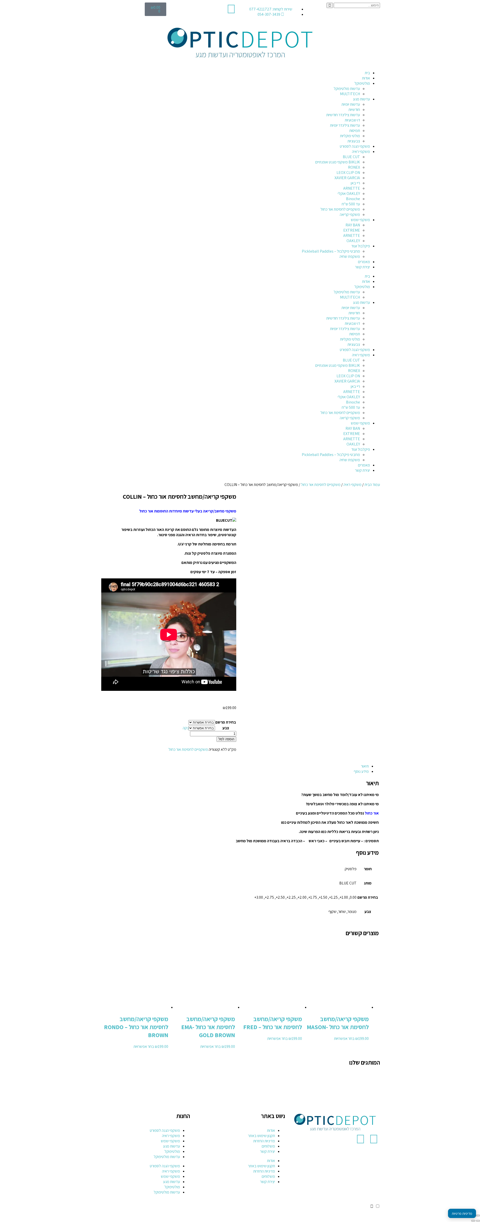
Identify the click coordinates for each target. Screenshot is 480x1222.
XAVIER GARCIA (347, 177)
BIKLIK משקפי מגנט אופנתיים (337, 162)
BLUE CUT (351, 156)
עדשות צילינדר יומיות (345, 125)
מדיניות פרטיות (462, 1213)
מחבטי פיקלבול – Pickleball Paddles (331, 251)
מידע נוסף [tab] (361, 771)
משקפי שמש (360, 219)
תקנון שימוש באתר (261, 1135)
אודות (366, 78)
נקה (185, 728)
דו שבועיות (352, 120)
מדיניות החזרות (264, 1141)
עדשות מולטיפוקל (347, 88)
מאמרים (364, 261)
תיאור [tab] (365, 766)
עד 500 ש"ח (351, 204)
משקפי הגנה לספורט (355, 146)
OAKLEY (353, 240)
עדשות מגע (361, 99)
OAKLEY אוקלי (349, 193)
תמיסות (354, 130)
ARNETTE (351, 188)
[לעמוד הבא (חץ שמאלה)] (473, 1221)
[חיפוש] (329, 5)
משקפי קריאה (350, 214)
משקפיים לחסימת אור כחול (340, 209)
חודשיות (354, 109)
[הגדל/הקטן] (478, 1215)
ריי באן (355, 183)
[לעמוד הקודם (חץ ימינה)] (478, 1221)
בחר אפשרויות (344, 1038)
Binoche (353, 198)
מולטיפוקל (362, 83)
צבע (225, 728)
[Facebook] (374, 1139)
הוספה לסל (226, 739)
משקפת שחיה (350, 256)
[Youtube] (360, 1139)
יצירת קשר (362, 267)
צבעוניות (354, 141)
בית (367, 72)
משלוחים (268, 1146)
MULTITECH (350, 93)
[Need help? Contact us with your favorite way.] (371, 1206)
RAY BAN (353, 225)
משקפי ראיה (361, 151)
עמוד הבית (372, 484)
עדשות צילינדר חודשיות (343, 114)
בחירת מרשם (226, 722)
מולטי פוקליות (350, 135)
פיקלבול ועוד (360, 246)
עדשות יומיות (351, 104)
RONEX (354, 167)
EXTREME (351, 230)
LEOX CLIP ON (348, 172)
